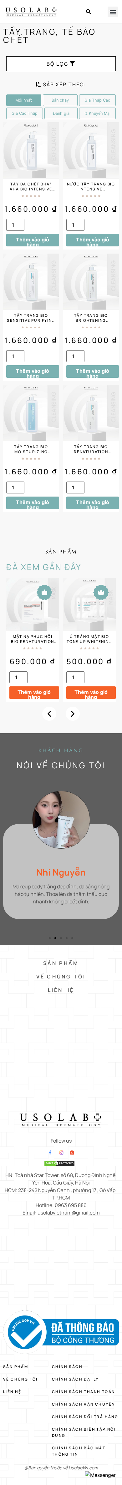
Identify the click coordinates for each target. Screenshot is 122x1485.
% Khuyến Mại (97, 113)
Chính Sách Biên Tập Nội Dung (84, 1432)
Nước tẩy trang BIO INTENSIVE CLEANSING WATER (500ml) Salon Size (91, 191)
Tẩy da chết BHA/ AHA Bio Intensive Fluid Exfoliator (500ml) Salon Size (31, 191)
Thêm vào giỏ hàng (32, 241)
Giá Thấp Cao (97, 100)
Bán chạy (60, 100)
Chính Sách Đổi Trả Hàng (85, 1416)
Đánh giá (61, 113)
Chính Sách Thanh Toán (83, 1391)
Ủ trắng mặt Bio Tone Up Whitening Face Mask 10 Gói (89, 641)
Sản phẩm (15, 1366)
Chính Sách (67, 1366)
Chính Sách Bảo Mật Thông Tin (78, 1451)
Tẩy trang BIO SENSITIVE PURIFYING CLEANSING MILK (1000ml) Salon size (31, 323)
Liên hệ (12, 1391)
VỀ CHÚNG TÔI (61, 976)
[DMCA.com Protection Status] (59, 1164)
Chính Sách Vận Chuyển (83, 1404)
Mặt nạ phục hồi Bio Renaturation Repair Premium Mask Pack (32, 644)
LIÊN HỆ (61, 990)
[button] (88, 12)
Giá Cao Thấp (25, 113)
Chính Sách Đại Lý (75, 1379)
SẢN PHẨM (61, 963)
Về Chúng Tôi (20, 1379)
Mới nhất (23, 100)
